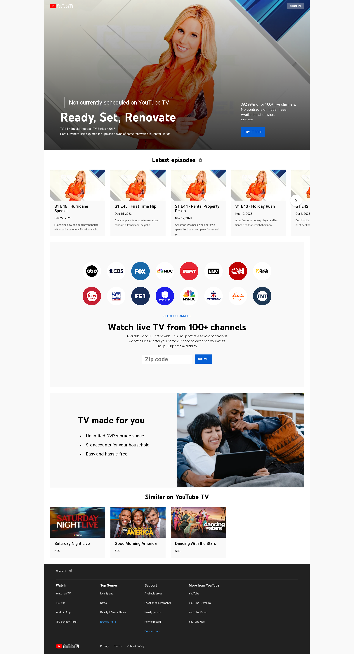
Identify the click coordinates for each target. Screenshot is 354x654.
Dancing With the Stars (195, 543)
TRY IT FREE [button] (253, 132)
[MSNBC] (189, 296)
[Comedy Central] (262, 271)
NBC (57, 551)
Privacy (104, 646)
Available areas (153, 593)
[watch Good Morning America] (138, 522)
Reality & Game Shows (113, 612)
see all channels (177, 316)
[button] (296, 200)
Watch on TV (63, 593)
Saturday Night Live (72, 543)
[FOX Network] (140, 271)
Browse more (108, 621)
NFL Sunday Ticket (66, 621)
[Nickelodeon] (238, 296)
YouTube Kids (197, 621)
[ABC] (92, 271)
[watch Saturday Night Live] (77, 522)
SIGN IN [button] (295, 6)
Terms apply (247, 120)
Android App (63, 612)
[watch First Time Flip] (138, 185)
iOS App (60, 602)
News (103, 602)
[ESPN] (189, 271)
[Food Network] (92, 296)
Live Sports (106, 593)
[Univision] (165, 296)
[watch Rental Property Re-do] (198, 185)
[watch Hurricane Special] (77, 185)
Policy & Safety (136, 646)
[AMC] (213, 271)
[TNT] (262, 296)
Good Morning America (136, 543)
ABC (117, 551)
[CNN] (238, 271)
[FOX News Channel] (116, 296)
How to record (153, 621)
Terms (118, 646)
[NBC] (165, 271)
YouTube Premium (200, 602)
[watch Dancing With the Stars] (198, 522)
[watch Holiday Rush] (258, 185)
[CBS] (116, 271)
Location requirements (158, 602)
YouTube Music (198, 612)
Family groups (153, 612)
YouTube (194, 593)
